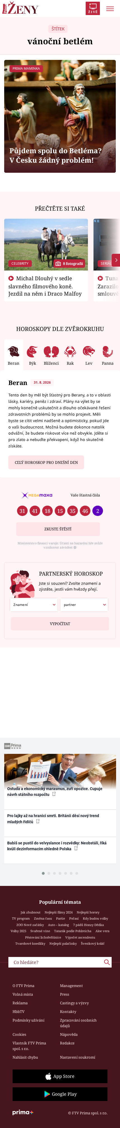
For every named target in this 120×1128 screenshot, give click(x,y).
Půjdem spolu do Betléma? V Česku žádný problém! (55, 155)
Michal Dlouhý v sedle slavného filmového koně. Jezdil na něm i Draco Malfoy (45, 286)
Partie (60, 918)
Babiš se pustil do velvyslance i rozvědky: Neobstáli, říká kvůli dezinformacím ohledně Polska (57, 846)
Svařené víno (40, 931)
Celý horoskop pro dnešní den (46, 462)
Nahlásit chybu (25, 1057)
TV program (21, 918)
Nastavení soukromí (77, 1057)
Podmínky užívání (28, 1020)
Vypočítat (60, 623)
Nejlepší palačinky (63, 943)
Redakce (67, 1043)
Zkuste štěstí (57, 529)
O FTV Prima (23, 985)
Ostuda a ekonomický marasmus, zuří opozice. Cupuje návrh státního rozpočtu (54, 791)
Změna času (43, 918)
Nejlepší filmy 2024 (59, 912)
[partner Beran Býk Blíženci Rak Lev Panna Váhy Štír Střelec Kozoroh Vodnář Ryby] (84, 605)
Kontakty (68, 1011)
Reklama (20, 1002)
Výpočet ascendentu (80, 937)
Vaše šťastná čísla (85, 495)
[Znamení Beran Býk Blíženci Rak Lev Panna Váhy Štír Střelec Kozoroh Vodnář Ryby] (34, 605)
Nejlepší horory (88, 912)
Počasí (74, 918)
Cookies (19, 1034)
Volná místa (23, 994)
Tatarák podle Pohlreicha (72, 931)
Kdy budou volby (95, 918)
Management (71, 985)
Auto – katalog (58, 925)
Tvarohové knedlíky (30, 943)
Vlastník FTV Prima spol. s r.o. (29, 1046)
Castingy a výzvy (74, 1002)
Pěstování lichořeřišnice (43, 937)
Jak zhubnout (30, 912)
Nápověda (69, 1034)
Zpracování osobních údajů (78, 1023)
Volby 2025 (18, 931)
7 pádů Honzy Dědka (88, 925)
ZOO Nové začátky (30, 925)
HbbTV (19, 1011)
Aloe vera (102, 931)
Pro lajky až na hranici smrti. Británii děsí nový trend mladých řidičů (53, 818)
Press (64, 994)
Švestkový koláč (93, 943)
